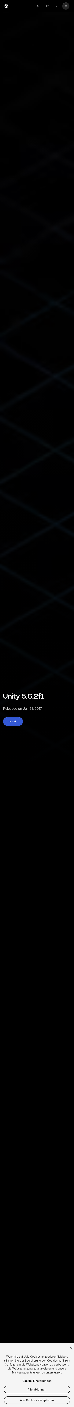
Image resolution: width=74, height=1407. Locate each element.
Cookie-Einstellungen (37, 1380)
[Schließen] (71, 1348)
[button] (13, 721)
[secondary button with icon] (65, 6)
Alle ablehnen (37, 1389)
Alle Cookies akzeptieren (37, 1400)
